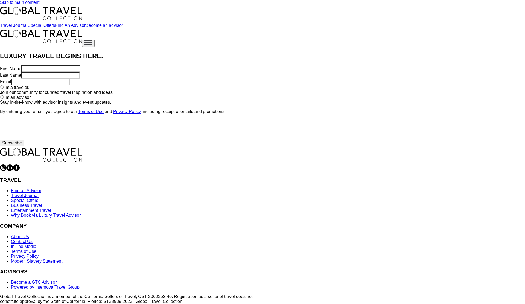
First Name (10, 68)
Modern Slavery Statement (36, 261)
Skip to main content (19, 2)
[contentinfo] (41, 13)
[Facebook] (16, 169)
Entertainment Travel (31, 210)
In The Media (23, 246)
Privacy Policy (127, 111)
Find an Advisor (26, 190)
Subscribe (12, 143)
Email (5, 81)
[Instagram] (3, 169)
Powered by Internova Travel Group (45, 287)
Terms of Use (91, 111)
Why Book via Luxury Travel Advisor (46, 215)
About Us (20, 236)
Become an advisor (104, 25)
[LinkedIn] (10, 169)
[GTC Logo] (41, 154)
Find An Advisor (70, 25)
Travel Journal (14, 25)
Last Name (10, 75)
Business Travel (26, 205)
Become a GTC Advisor (34, 282)
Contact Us (22, 241)
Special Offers (41, 25)
